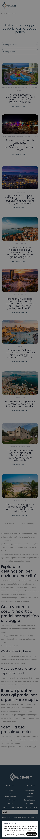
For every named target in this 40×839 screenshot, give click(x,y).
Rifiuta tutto (10, 834)
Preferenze (20, 834)
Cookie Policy (22, 830)
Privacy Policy (31, 830)
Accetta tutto (31, 834)
